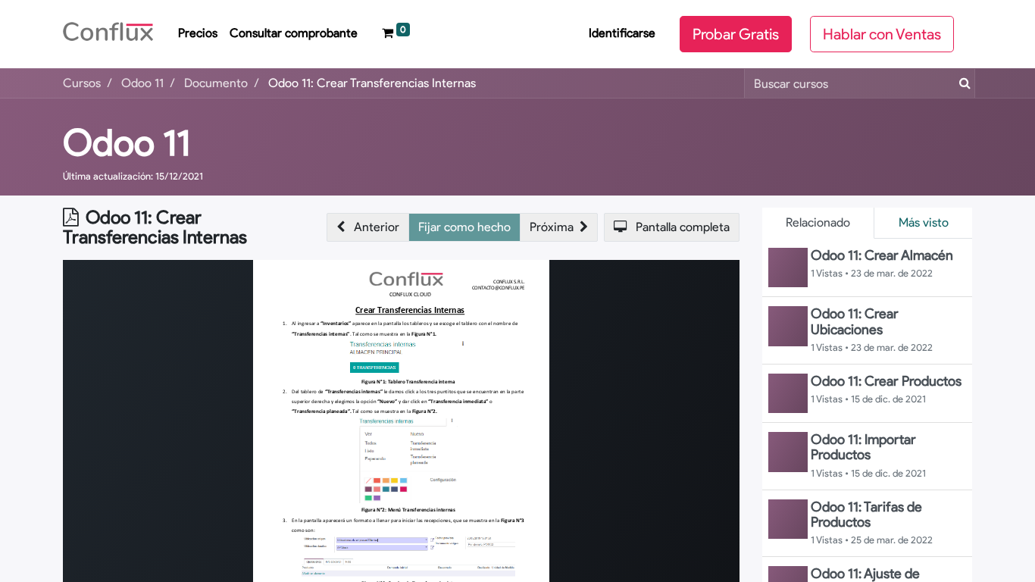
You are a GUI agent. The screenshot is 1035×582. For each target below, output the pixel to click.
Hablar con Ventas (882, 34)
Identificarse (622, 33)
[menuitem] (198, 34)
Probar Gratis (736, 34)
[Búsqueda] (961, 83)
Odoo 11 (126, 142)
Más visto (924, 222)
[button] (368, 227)
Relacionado (818, 222)
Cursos (82, 83)
